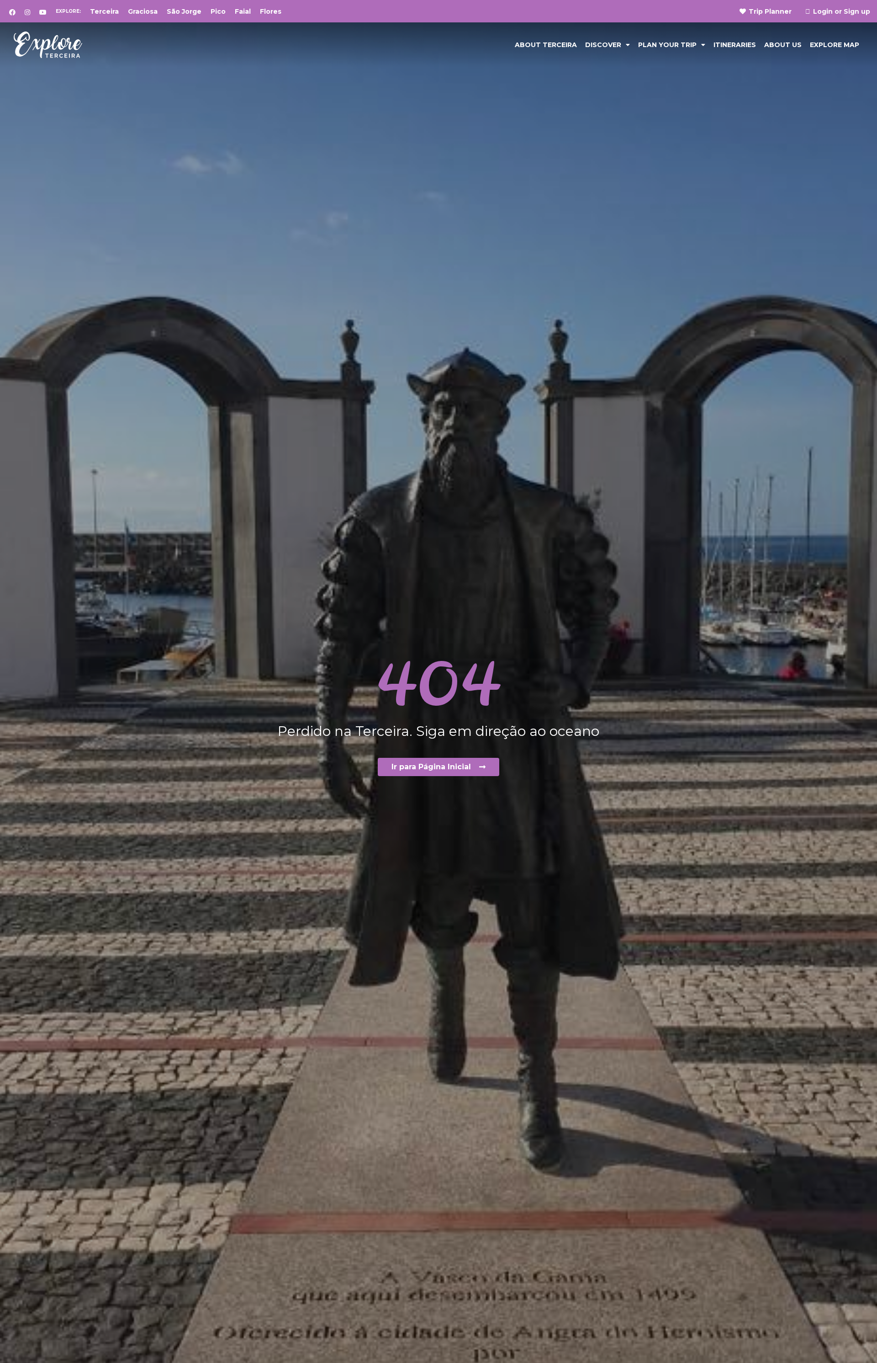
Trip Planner (770, 11)
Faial (243, 11)
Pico (218, 11)
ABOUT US (783, 45)
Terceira (104, 11)
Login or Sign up (841, 11)
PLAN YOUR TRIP (667, 45)
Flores (270, 11)
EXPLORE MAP (834, 45)
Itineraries (734, 45)
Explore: (68, 11)
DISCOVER (603, 45)
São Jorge (184, 11)
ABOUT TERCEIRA (546, 45)
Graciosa (143, 11)
